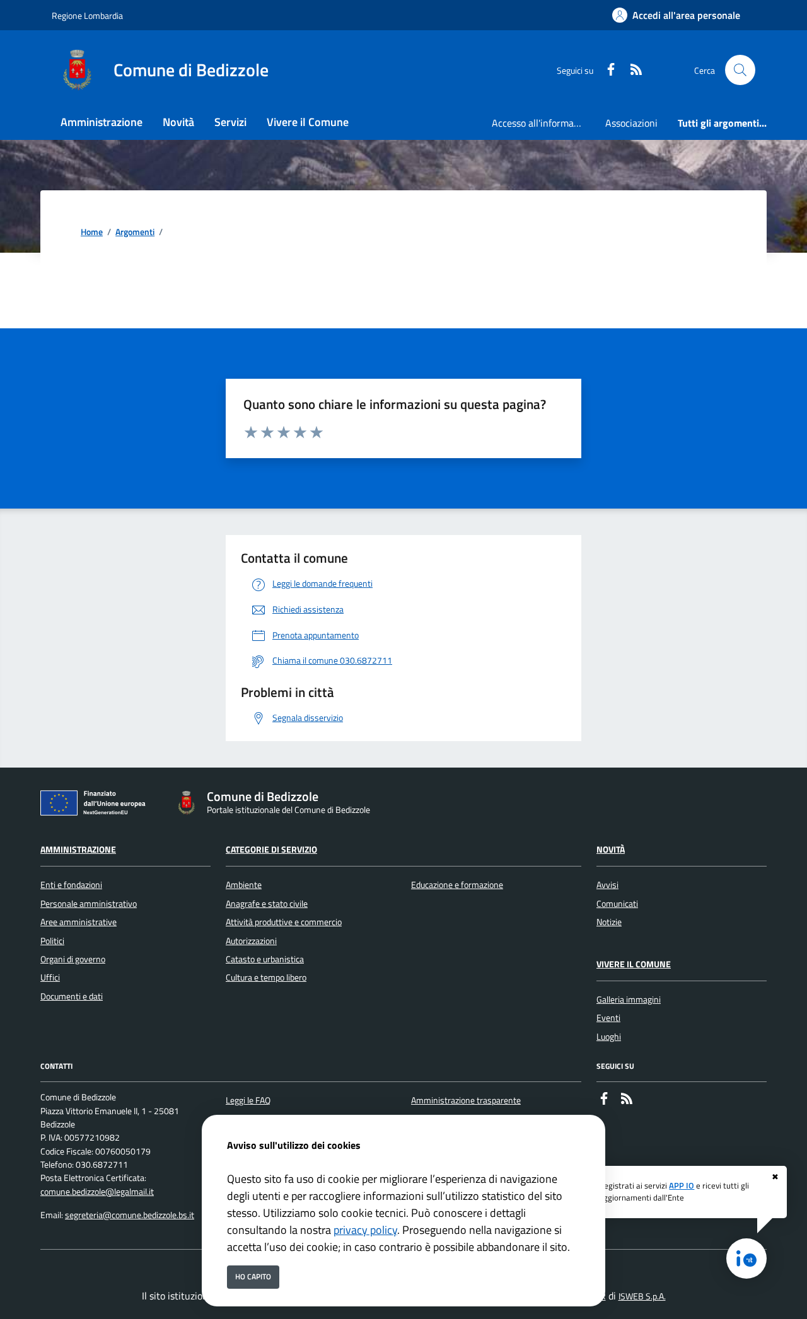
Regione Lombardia (87, 15)
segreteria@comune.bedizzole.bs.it (129, 1215)
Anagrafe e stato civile (267, 904)
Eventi (608, 1018)
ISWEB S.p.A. (642, 1296)
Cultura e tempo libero (266, 977)
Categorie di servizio (271, 849)
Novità (610, 849)
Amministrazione (78, 849)
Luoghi (608, 1037)
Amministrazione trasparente (466, 1100)
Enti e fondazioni (71, 885)
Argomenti (134, 232)
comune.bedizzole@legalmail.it (97, 1192)
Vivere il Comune (633, 964)
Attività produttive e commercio (284, 922)
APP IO (681, 1185)
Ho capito (253, 1276)
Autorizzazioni (251, 941)
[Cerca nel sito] (740, 70)
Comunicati (617, 904)
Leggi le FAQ (248, 1100)
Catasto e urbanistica (265, 959)
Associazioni (631, 122)
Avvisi (607, 885)
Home (92, 232)
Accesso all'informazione (543, 122)
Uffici (50, 977)
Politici (52, 941)
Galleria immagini (628, 999)
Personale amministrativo (88, 904)
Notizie (609, 922)
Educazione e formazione (457, 885)
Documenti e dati (71, 996)
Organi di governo (72, 959)
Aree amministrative (78, 922)
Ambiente (244, 885)
